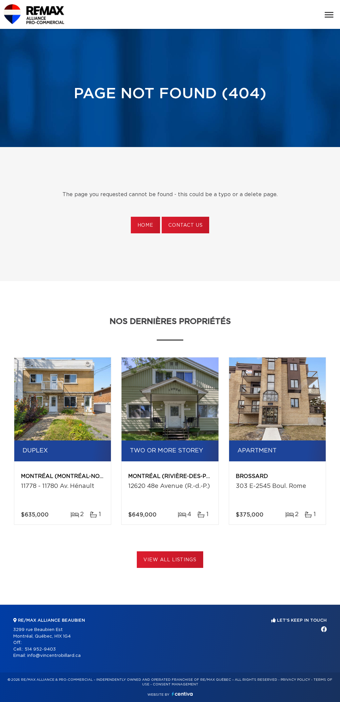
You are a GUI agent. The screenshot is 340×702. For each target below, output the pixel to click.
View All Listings (169, 560)
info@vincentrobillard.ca (54, 656)
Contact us (185, 225)
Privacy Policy (295, 679)
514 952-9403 (40, 649)
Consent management (175, 684)
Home (145, 225)
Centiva (182, 694)
